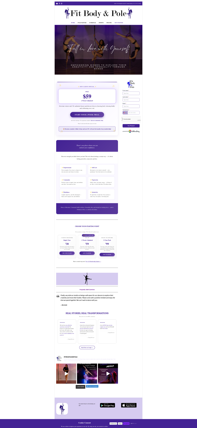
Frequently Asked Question (87, 289)
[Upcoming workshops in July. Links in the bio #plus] (108, 374)
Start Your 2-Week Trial (87, 115)
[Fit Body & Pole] (98, 18)
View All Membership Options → (93, 261)
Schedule (92, 22)
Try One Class (67, 253)
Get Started (119, 22)
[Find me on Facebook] (59, 3)
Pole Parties (82, 22)
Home (73, 22)
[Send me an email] (57, 3)
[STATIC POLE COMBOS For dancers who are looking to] (87, 374)
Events (101, 22)
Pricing (109, 22)
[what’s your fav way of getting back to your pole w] (66, 374)
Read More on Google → (87, 347)
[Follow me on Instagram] (61, 3)
